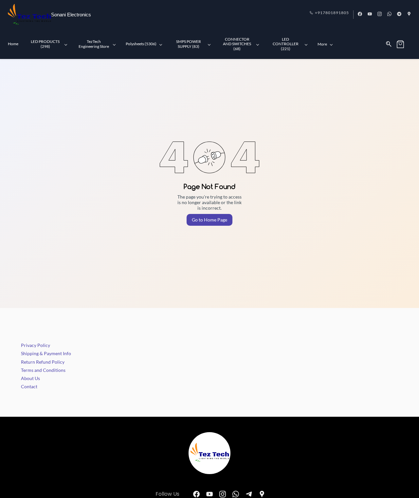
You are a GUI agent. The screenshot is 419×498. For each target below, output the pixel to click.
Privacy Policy (35, 345)
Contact (29, 386)
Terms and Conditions (43, 370)
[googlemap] (409, 14)
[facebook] (360, 14)
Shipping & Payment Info (46, 353)
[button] (403, 44)
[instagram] (379, 14)
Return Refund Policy (42, 362)
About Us (30, 378)
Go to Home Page (209, 219)
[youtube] (370, 14)
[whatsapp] (389, 14)
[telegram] (399, 14)
